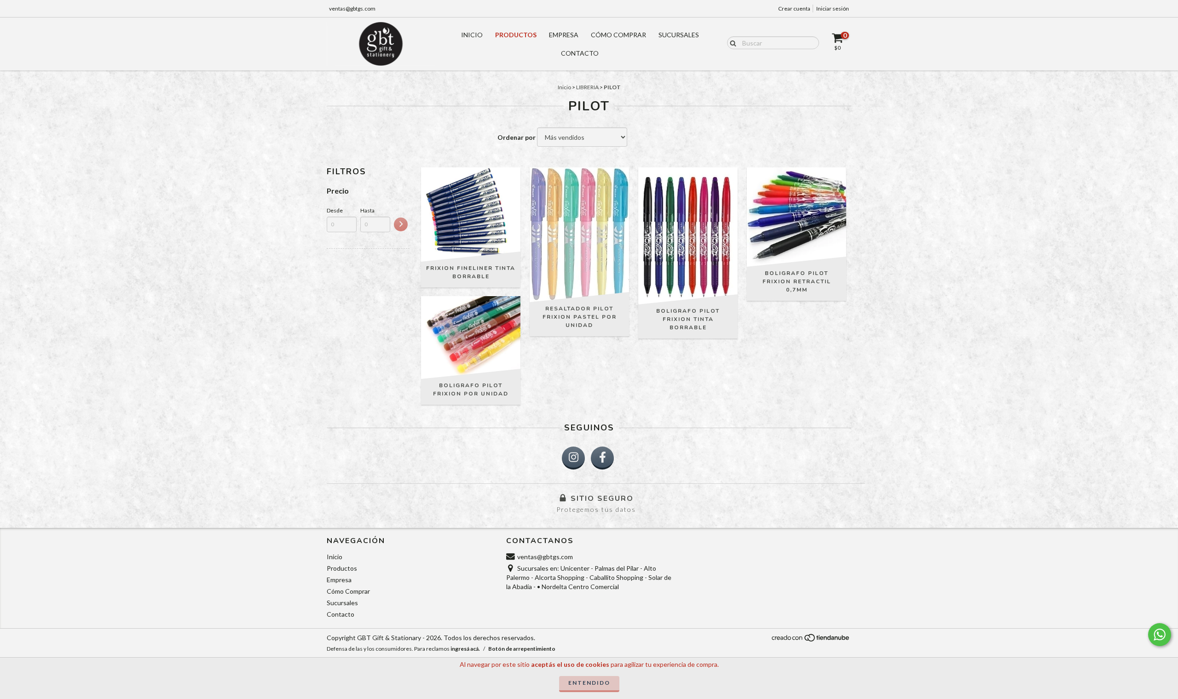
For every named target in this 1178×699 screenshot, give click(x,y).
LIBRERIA (587, 87)
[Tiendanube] (811, 639)
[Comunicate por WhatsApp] (1159, 634)
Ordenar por (516, 137)
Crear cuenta (794, 8)
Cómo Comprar (618, 35)
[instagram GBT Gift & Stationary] (573, 458)
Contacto (580, 53)
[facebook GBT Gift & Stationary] (602, 458)
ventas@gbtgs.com (352, 8)
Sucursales (678, 35)
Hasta (367, 210)
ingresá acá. (465, 648)
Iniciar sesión (832, 8)
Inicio (472, 35)
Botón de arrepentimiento (521, 648)
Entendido (589, 682)
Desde (335, 210)
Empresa (563, 35)
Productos (516, 35)
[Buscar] (731, 42)
